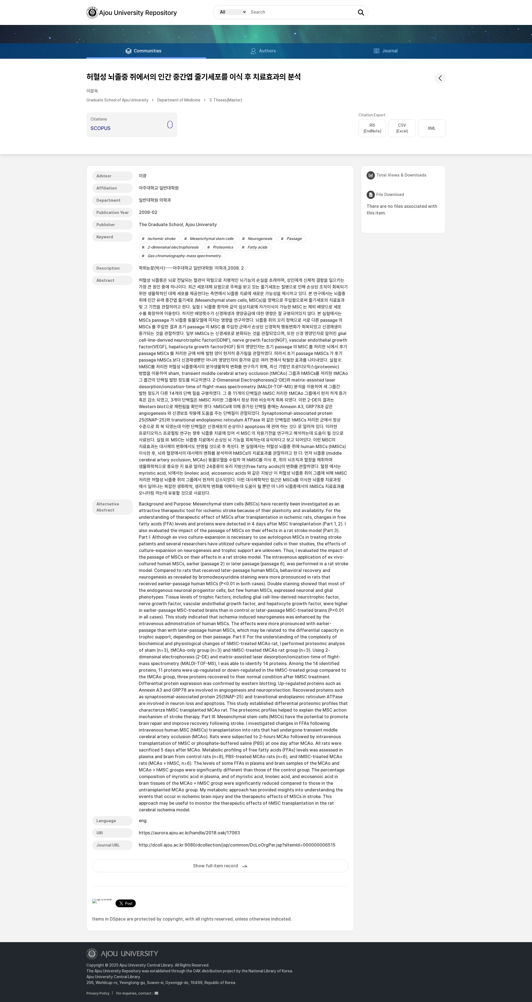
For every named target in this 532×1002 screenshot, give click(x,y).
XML (432, 128)
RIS (372, 128)
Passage (294, 238)
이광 (143, 175)
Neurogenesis (260, 238)
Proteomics (223, 247)
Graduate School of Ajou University (117, 100)
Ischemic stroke (161, 238)
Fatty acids (257, 247)
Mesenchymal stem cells (211, 238)
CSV (402, 128)
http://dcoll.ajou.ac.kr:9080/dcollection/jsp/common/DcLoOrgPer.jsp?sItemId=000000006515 (237, 845)
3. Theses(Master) (225, 100)
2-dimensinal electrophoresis (172, 247)
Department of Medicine (178, 100)
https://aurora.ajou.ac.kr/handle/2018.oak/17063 (189, 832)
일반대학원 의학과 (155, 200)
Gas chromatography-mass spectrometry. (184, 256)
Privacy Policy (97, 993)
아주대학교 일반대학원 (159, 188)
